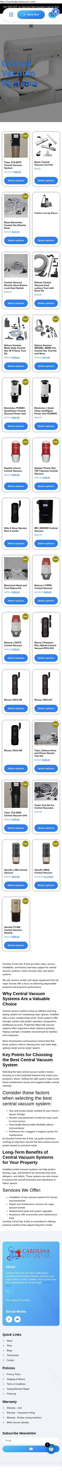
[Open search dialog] (52, 15)
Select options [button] (16, 180)
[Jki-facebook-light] (9, 1319)
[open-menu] (10, 14)
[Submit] (31, 1449)
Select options (46, 180)
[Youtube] (17, 1319)
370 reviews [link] (23, 1300)
